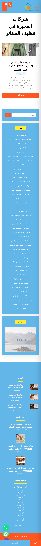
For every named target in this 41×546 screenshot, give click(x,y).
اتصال (19, 512)
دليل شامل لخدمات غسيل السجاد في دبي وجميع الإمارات (21, 425)
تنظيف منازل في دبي (20, 173)
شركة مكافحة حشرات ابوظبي (20, 253)
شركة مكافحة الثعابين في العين (20, 220)
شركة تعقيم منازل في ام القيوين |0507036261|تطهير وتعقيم (20, 447)
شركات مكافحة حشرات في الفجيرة (20, 190)
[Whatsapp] (6, 534)
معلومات (19, 518)
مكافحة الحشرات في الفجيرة (20, 283)
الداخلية (19, 507)
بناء (19, 492)
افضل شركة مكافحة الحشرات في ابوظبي (20, 139)
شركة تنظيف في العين (20, 207)
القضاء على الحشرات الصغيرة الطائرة (20, 148)
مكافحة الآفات (19, 487)
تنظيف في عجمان (20, 165)
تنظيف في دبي (29, 160)
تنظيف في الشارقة (28, 156)
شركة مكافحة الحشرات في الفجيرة (20, 241)
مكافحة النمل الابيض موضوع (20, 304)
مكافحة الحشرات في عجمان (20, 291)
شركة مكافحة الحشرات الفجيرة (20, 228)
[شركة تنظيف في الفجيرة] (31, 6)
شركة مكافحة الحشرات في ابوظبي (20, 232)
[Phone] (6, 527)
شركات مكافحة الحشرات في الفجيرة (20, 186)
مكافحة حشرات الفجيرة (20, 308)
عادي (19, 502)
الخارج (19, 510)
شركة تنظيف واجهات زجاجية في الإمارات (20, 215)
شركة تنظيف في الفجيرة (20, 211)
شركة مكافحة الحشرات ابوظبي (20, 224)
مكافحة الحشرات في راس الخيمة (20, 287)
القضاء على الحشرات (20, 143)
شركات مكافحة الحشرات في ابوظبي (20, 181)
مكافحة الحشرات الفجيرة (20, 275)
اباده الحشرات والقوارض (20, 135)
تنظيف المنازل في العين (20, 152)
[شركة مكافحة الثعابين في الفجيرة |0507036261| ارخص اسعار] (20, 460)
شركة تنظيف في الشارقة (20, 203)
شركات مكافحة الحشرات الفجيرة (20, 177)
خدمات (19, 505)
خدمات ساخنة (19, 525)
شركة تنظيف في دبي (20, 198)
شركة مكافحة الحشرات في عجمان (20, 249)
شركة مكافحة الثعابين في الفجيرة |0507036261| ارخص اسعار (20, 469)
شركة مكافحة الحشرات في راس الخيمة (20, 245)
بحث (8, 115)
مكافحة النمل (28, 300)
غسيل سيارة (19, 495)
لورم (19, 515)
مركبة (19, 490)
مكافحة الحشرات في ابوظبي (20, 279)
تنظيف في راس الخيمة (14, 160)
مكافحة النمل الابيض (14, 300)
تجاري (19, 500)
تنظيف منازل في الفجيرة (20, 169)
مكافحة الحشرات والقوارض (20, 296)
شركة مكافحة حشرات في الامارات (20, 262)
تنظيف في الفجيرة (13, 156)
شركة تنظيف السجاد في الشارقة (20, 194)
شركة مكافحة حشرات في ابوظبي (20, 258)
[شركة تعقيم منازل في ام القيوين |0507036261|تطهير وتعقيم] (20, 438)
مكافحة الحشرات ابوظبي (20, 270)
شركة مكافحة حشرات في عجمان (20, 266)
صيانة (19, 497)
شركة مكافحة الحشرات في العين (20, 236)
